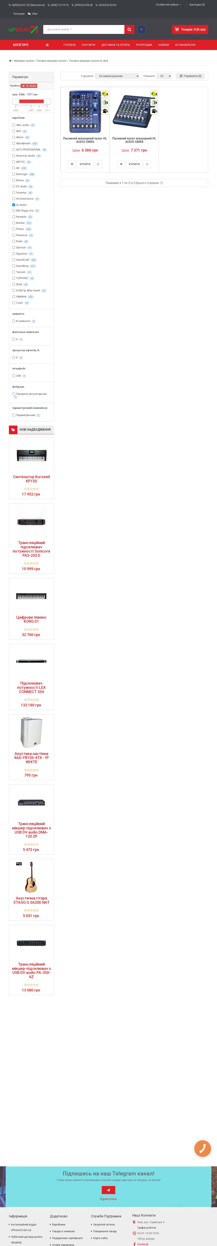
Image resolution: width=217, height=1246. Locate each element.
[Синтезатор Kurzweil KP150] (31, 456)
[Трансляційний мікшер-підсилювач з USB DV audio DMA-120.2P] (31, 803)
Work (19, 284)
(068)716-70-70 (60, 5)
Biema (20, 180)
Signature (21, 253)
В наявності (23, 321)
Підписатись (108, 1199)
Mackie (20, 222)
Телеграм (19, 13)
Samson (21, 247)
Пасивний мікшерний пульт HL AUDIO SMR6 (85, 140)
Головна (69, 44)
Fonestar (21, 192)
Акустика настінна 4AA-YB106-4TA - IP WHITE (31, 758)
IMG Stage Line (24, 210)
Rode (19, 241)
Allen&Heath (23, 143)
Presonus (21, 235)
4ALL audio (22, 125)
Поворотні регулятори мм (31, 394)
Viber (35, 13)
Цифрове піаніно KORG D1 (31, 619)
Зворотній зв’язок (104, 1224)
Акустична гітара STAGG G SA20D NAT (31, 900)
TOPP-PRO (22, 278)
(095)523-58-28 (84, 5)
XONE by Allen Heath (28, 290)
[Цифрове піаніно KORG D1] (31, 596)
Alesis (20, 137)
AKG (18, 131)
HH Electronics (24, 198)
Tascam (21, 272)
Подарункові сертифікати (67, 1238)
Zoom (19, 302)
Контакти (88, 44)
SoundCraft (22, 259)
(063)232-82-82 (108, 5)
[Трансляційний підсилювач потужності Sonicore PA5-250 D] (31, 521)
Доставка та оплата (116, 44)
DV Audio (21, 186)
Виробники (58, 1224)
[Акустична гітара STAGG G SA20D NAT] (31, 877)
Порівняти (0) (192, 76)
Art (17, 168)
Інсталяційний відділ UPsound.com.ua (23, 1227)
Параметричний (25, 415)
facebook (143, 1244)
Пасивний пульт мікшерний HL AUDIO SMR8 (134, 140)
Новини (164, 44)
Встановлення (185, 44)
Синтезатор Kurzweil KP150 (31, 479)
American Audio (25, 155)
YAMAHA (21, 296)
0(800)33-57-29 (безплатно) (28, 5)
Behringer (22, 174)
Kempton (21, 216)
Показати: (149, 76)
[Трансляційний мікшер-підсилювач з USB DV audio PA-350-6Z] (31, 943)
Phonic (20, 229)
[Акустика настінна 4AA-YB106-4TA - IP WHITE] (31, 732)
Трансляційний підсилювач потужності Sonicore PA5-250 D (31, 549)
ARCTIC (20, 161)
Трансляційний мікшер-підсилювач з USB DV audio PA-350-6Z (31, 970)
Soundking (22, 266)
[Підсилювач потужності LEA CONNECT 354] (31, 662)
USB (18, 375)
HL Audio (30, 85)
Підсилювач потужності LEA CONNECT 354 (31, 687)
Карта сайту (100, 1238)
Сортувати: (87, 76)
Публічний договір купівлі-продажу (27, 1239)
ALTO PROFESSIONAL (28, 149)
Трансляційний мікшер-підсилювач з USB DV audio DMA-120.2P (31, 830)
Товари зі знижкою (63, 1231)
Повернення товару (105, 1231)
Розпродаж (144, 44)
